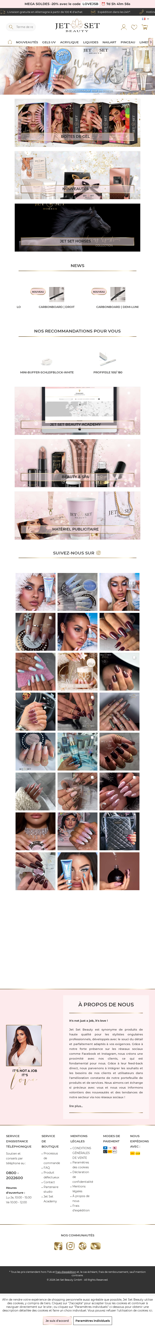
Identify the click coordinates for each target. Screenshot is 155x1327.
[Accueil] (10, 42)
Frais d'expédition (81, 1208)
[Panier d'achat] (144, 27)
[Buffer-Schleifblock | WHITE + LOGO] (47, 360)
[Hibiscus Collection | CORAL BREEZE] (71, 294)
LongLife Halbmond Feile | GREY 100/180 (108, 374)
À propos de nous (80, 1198)
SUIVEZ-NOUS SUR (75, 552)
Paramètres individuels (92, 1321)
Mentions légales (79, 1189)
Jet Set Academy (50, 1199)
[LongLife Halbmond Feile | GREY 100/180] (108, 360)
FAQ (47, 1168)
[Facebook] (58, 1246)
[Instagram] (70, 1246)
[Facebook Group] (83, 1246)
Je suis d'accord (57, 1321)
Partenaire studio (51, 1189)
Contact (49, 1182)
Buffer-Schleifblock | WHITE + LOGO (47, 374)
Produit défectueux (51, 1175)
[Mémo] (134, 27)
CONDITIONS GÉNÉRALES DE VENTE (81, 1153)
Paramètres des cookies (80, 1165)
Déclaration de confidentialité (82, 1177)
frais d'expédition (66, 1271)
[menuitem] (144, 27)
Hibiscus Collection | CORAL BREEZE (71, 309)
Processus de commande (52, 1158)
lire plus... (76, 1106)
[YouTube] (96, 1246)
